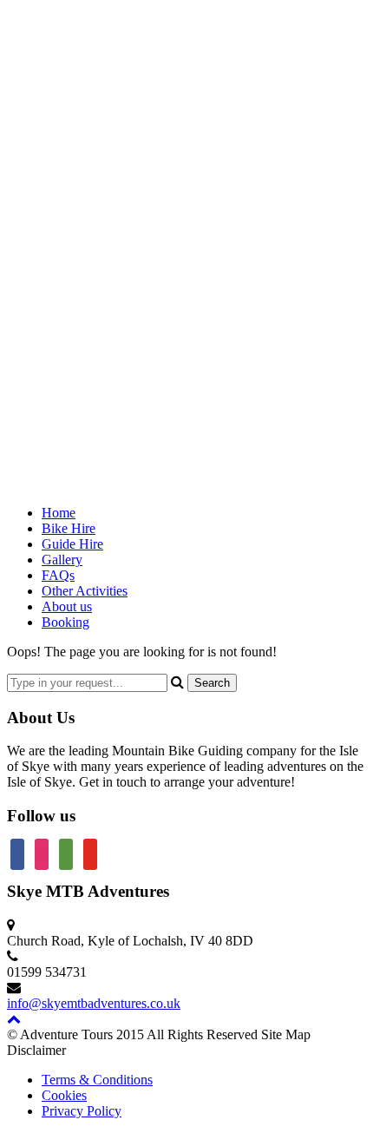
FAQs (58, 575)
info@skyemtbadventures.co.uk (93, 1003)
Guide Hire (72, 544)
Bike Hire (68, 528)
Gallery (62, 559)
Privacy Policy (81, 1110)
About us (67, 606)
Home (58, 512)
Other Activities (85, 590)
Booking (65, 622)
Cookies (64, 1095)
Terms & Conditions (97, 1079)
